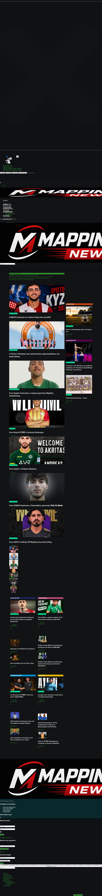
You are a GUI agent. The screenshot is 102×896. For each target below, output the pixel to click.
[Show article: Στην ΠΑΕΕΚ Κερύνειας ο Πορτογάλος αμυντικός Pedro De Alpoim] (36, 583)
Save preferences (22, 172)
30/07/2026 (13, 666)
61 (66, 374)
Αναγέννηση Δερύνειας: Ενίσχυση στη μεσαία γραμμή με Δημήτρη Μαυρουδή (22, 619)
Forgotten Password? (6, 837)
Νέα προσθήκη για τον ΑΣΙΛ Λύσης (22, 663)
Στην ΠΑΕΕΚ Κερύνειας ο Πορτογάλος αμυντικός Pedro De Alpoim (36, 505)
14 (38, 747)
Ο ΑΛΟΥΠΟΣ (6, 216)
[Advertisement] (27, 203)
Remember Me (6, 832)
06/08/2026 (13, 701)
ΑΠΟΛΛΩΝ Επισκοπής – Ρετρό (76, 398)
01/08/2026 (13, 626)
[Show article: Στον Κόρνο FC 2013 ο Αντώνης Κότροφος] (36, 569)
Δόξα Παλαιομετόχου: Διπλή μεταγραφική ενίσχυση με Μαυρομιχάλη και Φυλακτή (47, 725)
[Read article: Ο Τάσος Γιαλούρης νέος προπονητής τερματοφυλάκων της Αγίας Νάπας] (36, 335)
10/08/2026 (41, 624)
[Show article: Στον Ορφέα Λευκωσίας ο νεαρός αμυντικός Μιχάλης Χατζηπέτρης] (36, 563)
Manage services (8, 167)
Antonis (13, 320)
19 (38, 670)
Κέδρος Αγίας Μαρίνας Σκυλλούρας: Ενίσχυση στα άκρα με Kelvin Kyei (50, 646)
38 (66, 402)
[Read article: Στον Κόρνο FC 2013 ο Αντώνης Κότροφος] (36, 414)
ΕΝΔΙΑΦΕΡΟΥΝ (7, 211)
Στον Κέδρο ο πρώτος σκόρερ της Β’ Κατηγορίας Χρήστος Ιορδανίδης (50, 618)
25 (38, 627)
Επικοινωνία (6, 811)
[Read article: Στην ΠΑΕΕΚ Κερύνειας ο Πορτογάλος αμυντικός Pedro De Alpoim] (36, 487)
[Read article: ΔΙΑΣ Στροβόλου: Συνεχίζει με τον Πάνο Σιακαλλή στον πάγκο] (23, 731)
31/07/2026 (13, 651)
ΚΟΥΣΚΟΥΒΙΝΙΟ (10, 213)
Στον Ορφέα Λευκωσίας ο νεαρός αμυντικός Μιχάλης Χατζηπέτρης (29, 278)
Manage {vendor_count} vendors (12, 168)
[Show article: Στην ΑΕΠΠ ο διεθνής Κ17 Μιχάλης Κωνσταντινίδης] (36, 589)
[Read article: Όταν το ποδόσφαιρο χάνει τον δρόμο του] (79, 315)
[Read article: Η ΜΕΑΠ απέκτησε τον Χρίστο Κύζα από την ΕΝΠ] (36, 299)
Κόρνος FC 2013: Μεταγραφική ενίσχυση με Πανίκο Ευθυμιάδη (48, 742)
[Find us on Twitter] (0, 182)
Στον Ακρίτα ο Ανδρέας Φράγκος (23, 468)
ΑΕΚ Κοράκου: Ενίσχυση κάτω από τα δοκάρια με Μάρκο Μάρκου (22, 722)
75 (38, 731)
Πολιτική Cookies (8, 808)
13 (10, 629)
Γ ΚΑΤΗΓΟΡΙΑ (7, 207)
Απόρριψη (8, 172)
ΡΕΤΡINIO (9, 214)
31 (10, 727)
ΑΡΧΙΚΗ (5, 873)
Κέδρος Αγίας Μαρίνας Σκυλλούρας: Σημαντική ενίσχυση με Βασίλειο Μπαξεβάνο (50, 664)
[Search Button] (16, 219)
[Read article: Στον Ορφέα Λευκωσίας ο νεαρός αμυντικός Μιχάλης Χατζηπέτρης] (36, 375)
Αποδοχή (3, 172)
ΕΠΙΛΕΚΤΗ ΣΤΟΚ (8, 208)
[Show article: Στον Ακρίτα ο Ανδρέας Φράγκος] (36, 576)
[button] (51, 75)
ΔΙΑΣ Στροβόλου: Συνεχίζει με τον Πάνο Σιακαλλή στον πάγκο (21, 739)
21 (38, 651)
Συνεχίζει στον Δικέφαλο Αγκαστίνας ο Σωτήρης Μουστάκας (50, 696)
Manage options (7, 165)
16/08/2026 (69, 372)
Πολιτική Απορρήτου (9, 807)
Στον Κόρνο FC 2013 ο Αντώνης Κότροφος (21, 279)
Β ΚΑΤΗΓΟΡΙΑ (13, 313)
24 (66, 336)
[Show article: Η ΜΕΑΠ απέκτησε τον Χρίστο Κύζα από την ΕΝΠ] (36, 549)
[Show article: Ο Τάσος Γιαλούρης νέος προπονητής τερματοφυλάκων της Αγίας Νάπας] (36, 556)
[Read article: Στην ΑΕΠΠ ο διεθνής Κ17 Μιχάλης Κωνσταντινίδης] (36, 524)
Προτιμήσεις (14, 172)
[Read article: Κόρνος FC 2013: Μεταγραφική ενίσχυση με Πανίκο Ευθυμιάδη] (50, 735)
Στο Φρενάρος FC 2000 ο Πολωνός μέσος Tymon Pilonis (21, 696)
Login (4, 185)
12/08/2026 (41, 701)
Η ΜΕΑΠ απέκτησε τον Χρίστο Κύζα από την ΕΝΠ (24, 275)
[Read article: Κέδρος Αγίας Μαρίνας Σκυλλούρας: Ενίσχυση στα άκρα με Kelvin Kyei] (50, 639)
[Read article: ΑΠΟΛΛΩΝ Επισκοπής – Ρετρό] (79, 384)
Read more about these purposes (12, 170)
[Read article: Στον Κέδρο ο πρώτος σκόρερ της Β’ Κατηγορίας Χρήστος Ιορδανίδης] (50, 606)
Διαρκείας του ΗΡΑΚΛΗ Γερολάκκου (22, 649)
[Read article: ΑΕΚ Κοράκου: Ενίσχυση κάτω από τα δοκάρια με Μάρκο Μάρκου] (23, 715)
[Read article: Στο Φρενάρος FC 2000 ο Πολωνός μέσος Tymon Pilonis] (23, 684)
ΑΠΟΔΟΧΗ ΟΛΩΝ (78, 895)
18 (11, 668)
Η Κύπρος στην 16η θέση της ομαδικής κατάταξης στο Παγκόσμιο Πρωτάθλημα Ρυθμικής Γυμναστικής (79, 368)
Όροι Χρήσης (7, 810)
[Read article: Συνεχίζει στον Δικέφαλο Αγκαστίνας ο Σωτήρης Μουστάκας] (50, 684)
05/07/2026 (69, 334)
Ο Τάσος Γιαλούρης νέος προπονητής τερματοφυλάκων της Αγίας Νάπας (31, 276)
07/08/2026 (41, 746)
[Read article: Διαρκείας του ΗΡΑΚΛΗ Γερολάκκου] (23, 642)
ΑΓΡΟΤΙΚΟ (6, 210)
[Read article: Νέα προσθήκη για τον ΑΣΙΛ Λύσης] (23, 657)
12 (10, 653)
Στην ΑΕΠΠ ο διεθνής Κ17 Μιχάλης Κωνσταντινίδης (30, 541)
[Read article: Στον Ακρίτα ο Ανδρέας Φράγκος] (36, 450)
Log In (2, 852)
